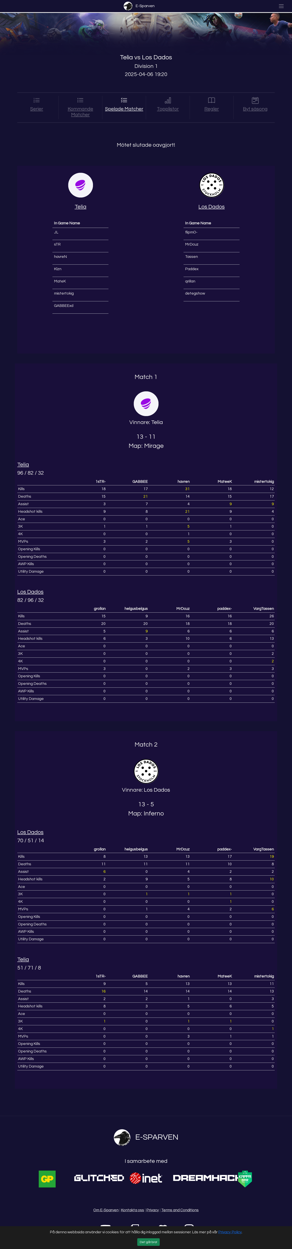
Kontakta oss (132, 1210)
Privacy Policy (230, 1232)
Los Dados (157, 57)
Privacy (152, 1210)
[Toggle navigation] (281, 6)
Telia (126, 57)
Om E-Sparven (106, 1210)
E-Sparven (145, 6)
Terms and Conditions (180, 1210)
